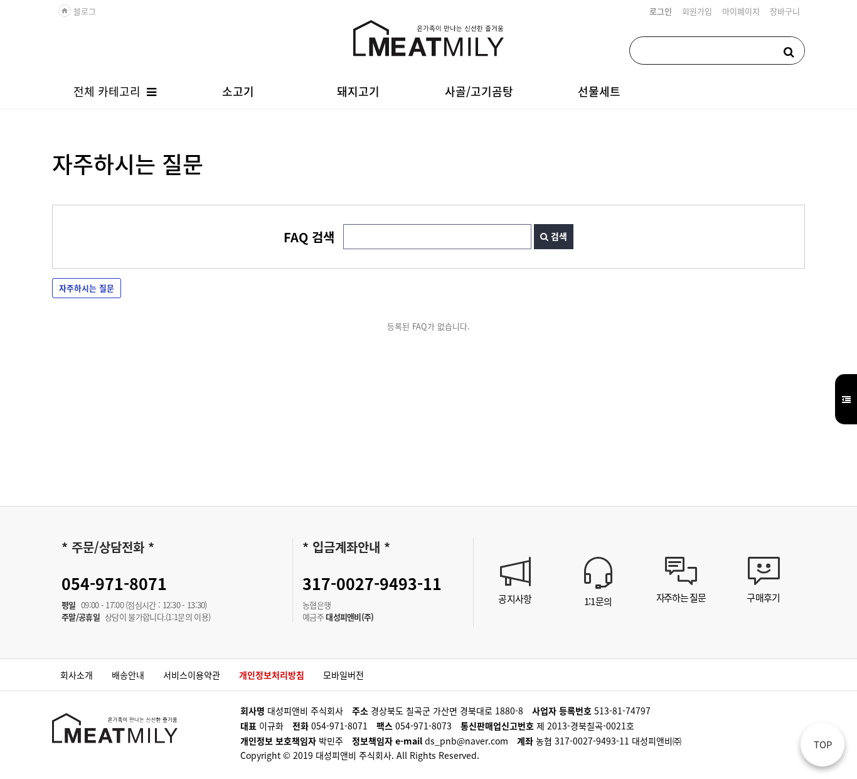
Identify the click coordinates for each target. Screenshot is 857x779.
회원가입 (697, 11)
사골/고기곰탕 (479, 91)
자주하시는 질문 (86, 288)
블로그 (78, 11)
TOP (823, 744)
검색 (557, 236)
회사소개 (76, 675)
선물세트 (599, 91)
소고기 (238, 91)
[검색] (788, 50)
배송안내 (128, 675)
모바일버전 (343, 675)
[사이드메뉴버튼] (846, 399)
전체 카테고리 (107, 91)
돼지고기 (358, 91)
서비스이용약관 (191, 675)
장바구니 (785, 11)
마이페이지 (741, 11)
